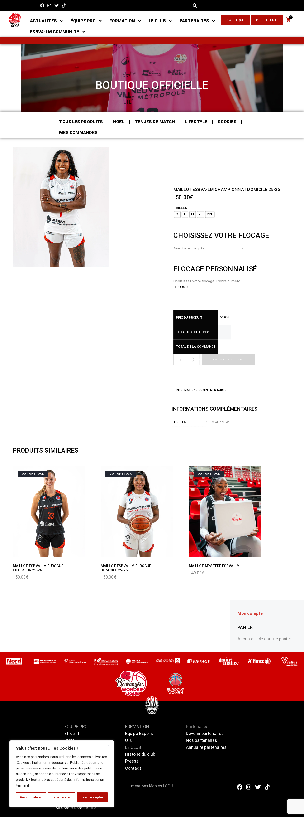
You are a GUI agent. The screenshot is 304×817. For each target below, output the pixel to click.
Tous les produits (81, 121)
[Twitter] (57, 5)
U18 (129, 740)
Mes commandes (78, 132)
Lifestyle (196, 121)
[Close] (109, 744)
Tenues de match (155, 121)
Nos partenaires (201, 740)
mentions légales (146, 785)
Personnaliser (31, 797)
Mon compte (250, 613)
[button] (195, 5)
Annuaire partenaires (206, 747)
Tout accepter (92, 797)
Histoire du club (140, 754)
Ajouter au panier (228, 359)
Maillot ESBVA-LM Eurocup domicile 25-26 (126, 568)
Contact (133, 768)
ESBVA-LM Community (54, 31)
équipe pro (83, 20)
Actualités (43, 20)
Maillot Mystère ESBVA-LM (214, 566)
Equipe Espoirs (139, 733)
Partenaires (194, 20)
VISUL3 (89, 808)
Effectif (72, 733)
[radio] (177, 215)
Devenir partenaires (205, 733)
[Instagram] (49, 5)
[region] (62, 773)
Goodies (227, 121)
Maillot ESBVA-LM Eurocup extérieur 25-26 (38, 568)
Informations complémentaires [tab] (201, 390)
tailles (180, 208)
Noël (118, 121)
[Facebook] (42, 5)
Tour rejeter (61, 797)
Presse (132, 761)
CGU (169, 785)
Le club (157, 20)
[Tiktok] (64, 5)
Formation (122, 20)
